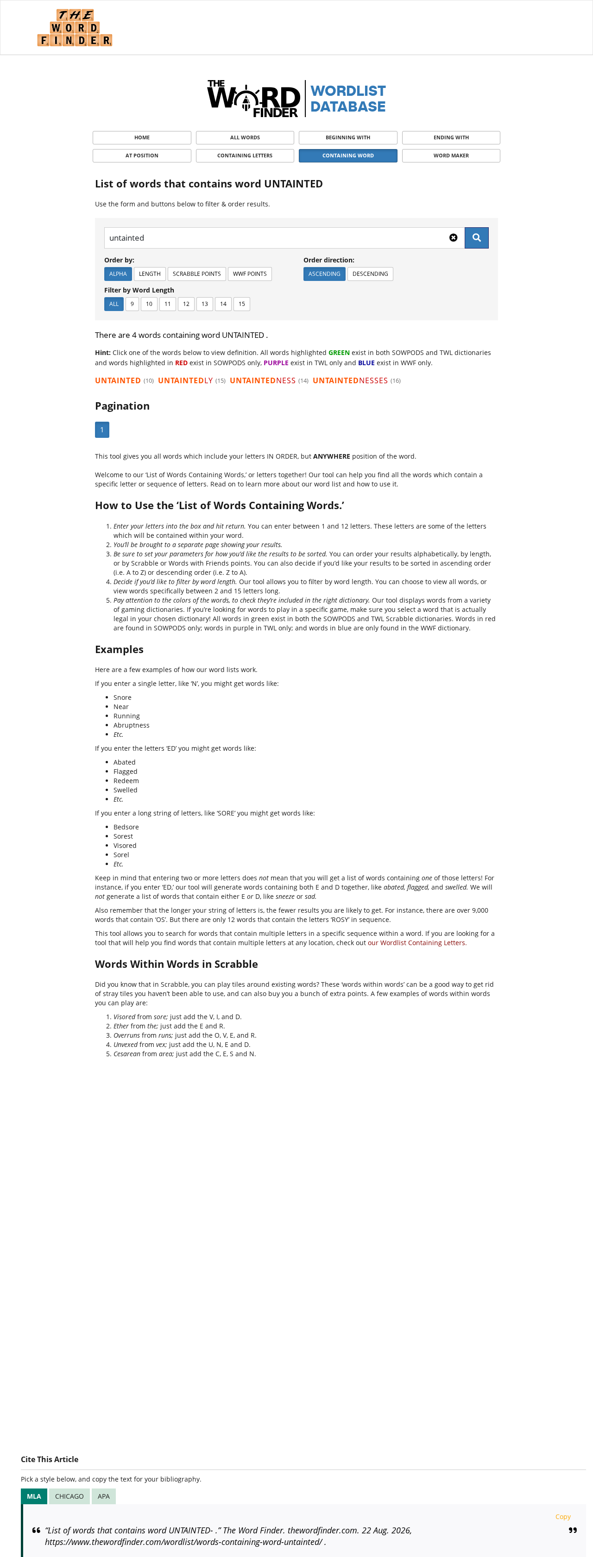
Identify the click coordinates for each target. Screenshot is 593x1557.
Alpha (118, 274)
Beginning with (348, 137)
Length (150, 274)
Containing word (348, 155)
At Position (142, 155)
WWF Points (250, 274)
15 (242, 304)
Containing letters (244, 155)
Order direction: (328, 259)
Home (142, 137)
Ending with (451, 137)
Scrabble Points (197, 274)
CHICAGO (69, 1496)
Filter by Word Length (139, 290)
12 (186, 304)
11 (167, 304)
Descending (370, 274)
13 (205, 304)
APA (104, 1496)
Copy (563, 1516)
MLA (34, 1496)
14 (223, 304)
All (114, 304)
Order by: (119, 259)
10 (149, 304)
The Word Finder (75, 27)
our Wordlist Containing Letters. (417, 942)
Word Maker (451, 155)
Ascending (325, 274)
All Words (245, 137)
